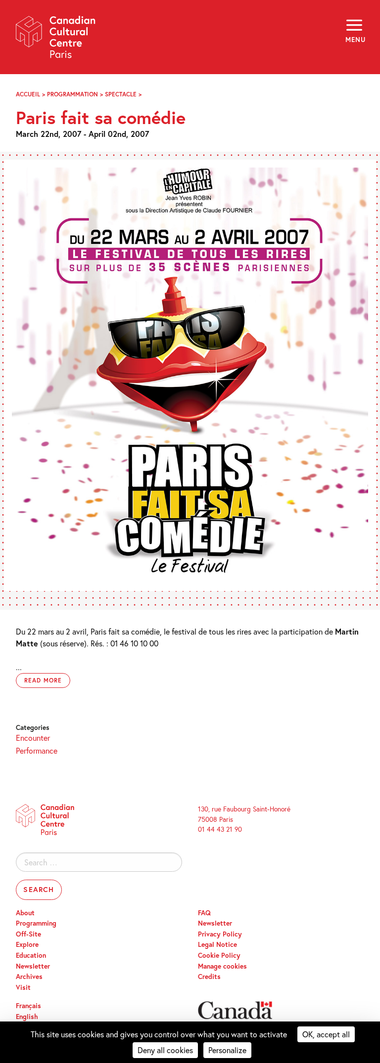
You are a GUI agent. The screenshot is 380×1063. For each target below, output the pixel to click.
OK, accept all (326, 1034)
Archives (29, 976)
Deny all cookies (165, 1050)
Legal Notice (217, 944)
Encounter (33, 737)
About (25, 912)
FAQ (204, 912)
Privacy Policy (220, 934)
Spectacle (121, 94)
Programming (36, 923)
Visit (23, 987)
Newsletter (33, 966)
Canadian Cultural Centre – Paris (56, 40)
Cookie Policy (219, 955)
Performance (36, 750)
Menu (354, 39)
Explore (27, 944)
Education (31, 955)
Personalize (227, 1050)
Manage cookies (222, 966)
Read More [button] (43, 680)
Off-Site (28, 934)
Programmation (72, 94)
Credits (209, 976)
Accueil (28, 94)
